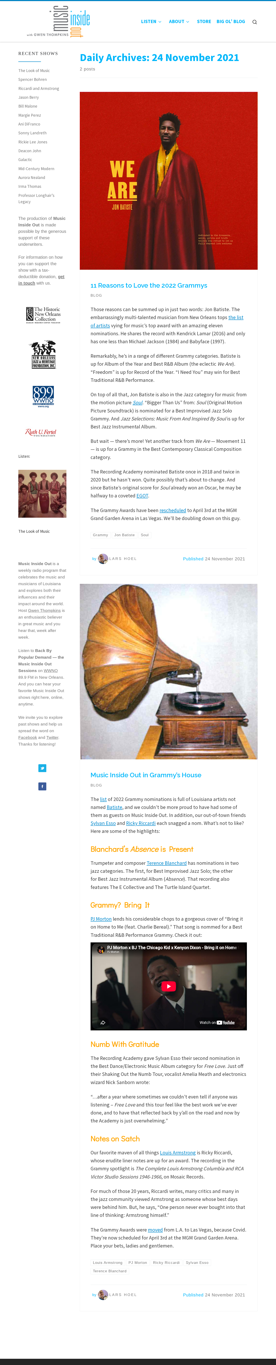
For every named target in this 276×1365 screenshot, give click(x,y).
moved (155, 1229)
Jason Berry (28, 97)
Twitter (52, 737)
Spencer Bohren (32, 79)
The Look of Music (34, 70)
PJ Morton (101, 918)
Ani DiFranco (29, 124)
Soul (137, 402)
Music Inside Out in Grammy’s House (146, 775)
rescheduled (173, 510)
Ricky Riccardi (141, 823)
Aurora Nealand (31, 177)
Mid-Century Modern (36, 168)
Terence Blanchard (167, 863)
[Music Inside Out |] (55, 20)
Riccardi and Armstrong (38, 88)
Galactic (25, 159)
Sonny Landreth (32, 132)
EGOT (142, 495)
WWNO (51, 670)
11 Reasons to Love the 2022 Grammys (149, 285)
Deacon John (29, 150)
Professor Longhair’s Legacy (36, 198)
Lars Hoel (123, 559)
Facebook (27, 737)
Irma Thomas (29, 186)
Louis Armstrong (178, 1152)
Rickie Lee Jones (32, 141)
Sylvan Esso (103, 823)
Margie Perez (29, 115)
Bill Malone (27, 106)
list (103, 799)
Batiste (114, 807)
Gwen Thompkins (44, 610)
